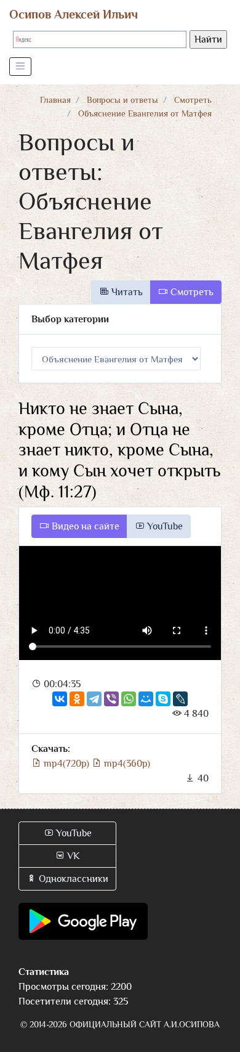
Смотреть (193, 100)
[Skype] (163, 698)
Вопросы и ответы (122, 100)
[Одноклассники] (77, 698)
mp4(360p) (126, 763)
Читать (126, 292)
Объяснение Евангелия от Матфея (145, 113)
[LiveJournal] (180, 698)
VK (72, 856)
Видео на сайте (84, 526)
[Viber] (111, 698)
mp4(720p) (66, 763)
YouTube (164, 526)
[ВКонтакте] (59, 698)
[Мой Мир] (145, 698)
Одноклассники (72, 878)
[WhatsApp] (128, 698)
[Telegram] (94, 698)
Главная (55, 100)
